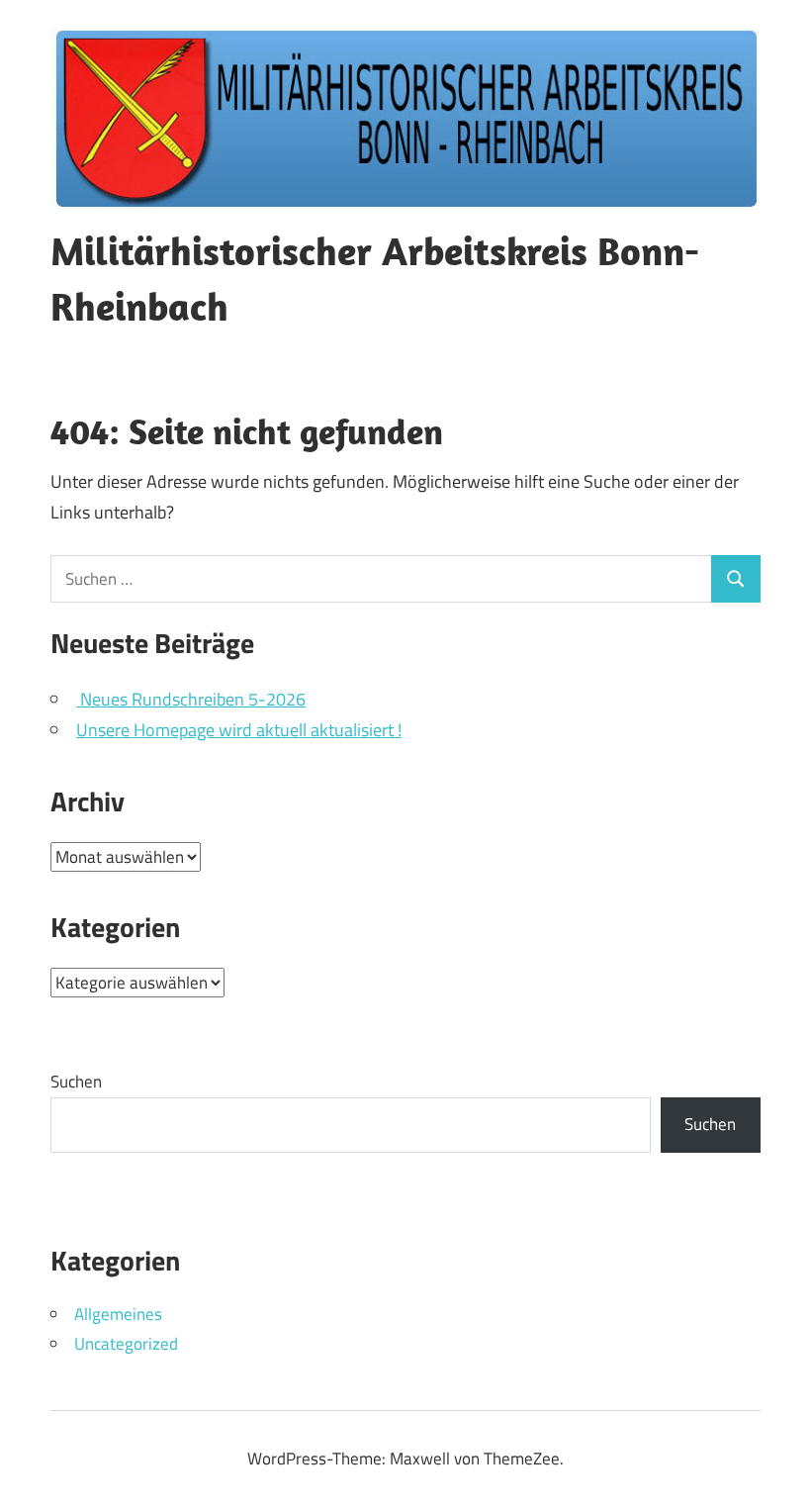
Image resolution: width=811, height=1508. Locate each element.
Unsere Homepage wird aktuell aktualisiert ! (239, 729)
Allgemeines (118, 1314)
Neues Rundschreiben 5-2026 (191, 699)
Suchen (76, 1081)
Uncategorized (126, 1344)
